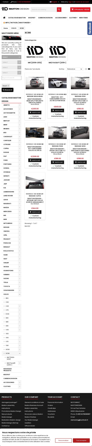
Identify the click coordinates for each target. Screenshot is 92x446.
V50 (7, 334)
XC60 (8, 349)
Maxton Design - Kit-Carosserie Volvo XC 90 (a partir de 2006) (34, 149)
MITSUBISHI (7, 223)
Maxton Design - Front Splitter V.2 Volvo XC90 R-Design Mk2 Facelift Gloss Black (57, 152)
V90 (7, 345)
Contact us (6, 426)
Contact (5, 2)
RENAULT (6, 247)
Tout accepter (81, 440)
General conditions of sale (34, 402)
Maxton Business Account (34, 405)
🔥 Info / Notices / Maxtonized (16, 23)
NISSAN (6, 227)
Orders (50, 405)
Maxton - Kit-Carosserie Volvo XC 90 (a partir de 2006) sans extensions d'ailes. (57, 100)
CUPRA (6, 148)
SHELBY (6, 263)
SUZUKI (6, 278)
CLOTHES (72, 18)
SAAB (5, 255)
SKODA (6, 267)
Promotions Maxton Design (11, 411)
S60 (7, 318)
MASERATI (7, 204)
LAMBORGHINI (8, 192)
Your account (55, 397)
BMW (5, 125)
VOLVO (6, 294)
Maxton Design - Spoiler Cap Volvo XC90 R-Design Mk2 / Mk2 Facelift (35, 201)
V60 (7, 338)
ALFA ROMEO (8, 109)
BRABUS (6, 129)
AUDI (5, 117)
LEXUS (5, 200)
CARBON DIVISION (45, 18)
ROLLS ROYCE (8, 251)
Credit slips (52, 408)
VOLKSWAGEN (8, 290)
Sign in (70, 2)
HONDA (6, 168)
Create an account (82, 2)
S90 (7, 326)
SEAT (5, 259)
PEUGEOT (6, 239)
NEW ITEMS (83, 18)
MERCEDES (7, 211)
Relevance (75, 69)
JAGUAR (6, 180)
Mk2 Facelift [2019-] (11, 364)
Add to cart (35, 112)
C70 (7, 310)
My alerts (51, 417)
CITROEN (6, 144)
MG (4, 215)
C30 (7, 302)
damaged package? (9, 402)
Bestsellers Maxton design (11, 420)
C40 (7, 306)
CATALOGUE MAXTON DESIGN (11, 99)
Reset (5, 86)
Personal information (55, 402)
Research (8, 90)
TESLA (5, 282)
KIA (4, 188)
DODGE (6, 152)
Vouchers (51, 414)
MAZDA (6, 207)
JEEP (5, 184)
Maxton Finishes (30, 417)
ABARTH (6, 105)
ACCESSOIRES (60, 18)
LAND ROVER (8, 196)
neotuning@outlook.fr (79, 420)
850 (7, 298)
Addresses (52, 411)
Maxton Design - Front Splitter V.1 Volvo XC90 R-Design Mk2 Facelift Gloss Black (80, 102)
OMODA (6, 231)
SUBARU (6, 274)
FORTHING (7, 164)
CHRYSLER (7, 140)
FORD (5, 160)
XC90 (8, 353)
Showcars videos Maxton (34, 414)
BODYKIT (31, 18)
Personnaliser (63, 440)
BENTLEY (6, 121)
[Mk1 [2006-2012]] (35, 52)
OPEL (5, 235)
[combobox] (11, 57)
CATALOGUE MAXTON (17, 18)
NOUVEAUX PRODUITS (7, 370)
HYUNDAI (6, 172)
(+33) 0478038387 (24, 2)
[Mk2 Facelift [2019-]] (57, 52)
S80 (7, 322)
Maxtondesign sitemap (10, 423)
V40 (7, 330)
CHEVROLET (7, 136)
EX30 (7, 314)
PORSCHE (7, 243)
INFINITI (6, 176)
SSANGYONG (8, 271)
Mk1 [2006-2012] (11, 358)
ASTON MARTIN (9, 113)
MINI (5, 219)
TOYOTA (6, 286)
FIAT (5, 156)
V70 (7, 341)
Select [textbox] (5, 57)
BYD (4, 133)
